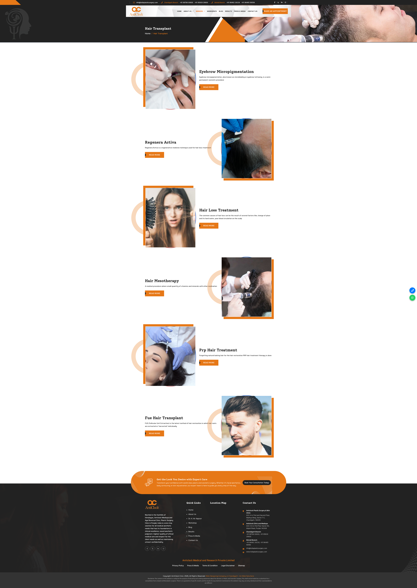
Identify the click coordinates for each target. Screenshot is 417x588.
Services (199, 11)
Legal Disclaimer (228, 565)
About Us (187, 11)
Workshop (192, 523)
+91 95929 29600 (201, 2)
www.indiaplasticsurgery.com (256, 552)
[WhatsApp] (412, 298)
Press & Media (240, 11)
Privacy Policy (178, 565)
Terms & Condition (210, 565)
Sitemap (241, 565)
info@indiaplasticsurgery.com (147, 2)
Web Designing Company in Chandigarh (222, 576)
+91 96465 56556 (248, 2)
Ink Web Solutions (246, 576)
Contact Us (252, 11)
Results (228, 11)
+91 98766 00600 (186, 2)
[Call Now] (412, 290)
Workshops (212, 11)
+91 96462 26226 (233, 2)
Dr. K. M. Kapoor (195, 518)
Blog (221, 11)
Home (179, 11)
